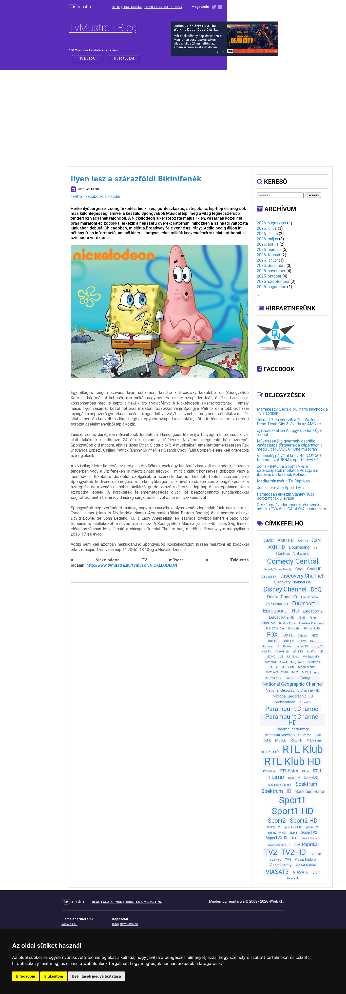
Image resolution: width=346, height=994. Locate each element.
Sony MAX (311, 777)
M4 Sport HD (311, 656)
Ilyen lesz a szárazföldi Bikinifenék (136, 178)
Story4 (293, 832)
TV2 (270, 852)
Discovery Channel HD (292, 582)
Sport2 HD (303, 820)
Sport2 (277, 820)
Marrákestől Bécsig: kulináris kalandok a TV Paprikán (292, 411)
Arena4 (303, 541)
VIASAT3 (277, 871)
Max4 (283, 662)
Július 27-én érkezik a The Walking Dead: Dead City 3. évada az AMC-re (289, 421)
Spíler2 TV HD (277, 832)
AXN (316, 540)
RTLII (317, 770)
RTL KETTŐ (270, 752)
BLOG (116, 7)
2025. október (269, 276)
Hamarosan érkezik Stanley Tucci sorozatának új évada (286, 496)
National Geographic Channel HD (292, 690)
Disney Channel (284, 589)
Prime (307, 735)
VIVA (316, 873)
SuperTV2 (309, 832)
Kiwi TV (266, 651)
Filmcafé (294, 628)
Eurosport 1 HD (281, 611)
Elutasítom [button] (53, 976)
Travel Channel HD (278, 845)
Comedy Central (292, 561)
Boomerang (299, 547)
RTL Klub (303, 749)
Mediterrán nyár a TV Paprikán (283, 481)
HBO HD (288, 641)
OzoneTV (305, 702)
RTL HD (296, 740)
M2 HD (270, 656)
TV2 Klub (275, 859)
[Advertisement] (173, 113)
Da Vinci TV (269, 576)
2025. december (271, 265)
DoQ (316, 589)
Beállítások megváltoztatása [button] (96, 976)
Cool (299, 569)
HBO (315, 635)
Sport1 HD (292, 811)
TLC (294, 838)
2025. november (271, 270)
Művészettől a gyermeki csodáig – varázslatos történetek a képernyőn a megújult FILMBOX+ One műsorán (289, 445)
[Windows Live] (220, 8)
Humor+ (267, 646)
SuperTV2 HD (276, 838)
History (314, 641)
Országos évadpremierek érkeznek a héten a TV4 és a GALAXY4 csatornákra (291, 506)
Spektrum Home (309, 791)
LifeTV (311, 651)
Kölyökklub (282, 651)
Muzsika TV (273, 678)
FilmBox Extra (287, 623)
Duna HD (289, 596)
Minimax (314, 662)
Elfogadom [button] (25, 976)
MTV (295, 672)
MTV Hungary (311, 672)
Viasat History (281, 865)
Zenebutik (293, 878)
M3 (281, 656)
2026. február (268, 254)
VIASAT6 (301, 872)
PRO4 (318, 735)
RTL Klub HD (292, 762)
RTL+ (305, 771)
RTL (267, 740)
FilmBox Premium (311, 623)
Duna (272, 596)
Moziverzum (307, 667)
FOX (272, 634)
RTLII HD (275, 777)
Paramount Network (293, 729)
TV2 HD (293, 852)
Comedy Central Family (277, 569)
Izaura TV (302, 646)
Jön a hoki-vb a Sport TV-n (280, 487)
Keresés (313, 195)
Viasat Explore (305, 859)
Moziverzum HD (277, 672)
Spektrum (306, 784)
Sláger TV (294, 777)
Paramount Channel (292, 709)
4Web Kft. (276, 901)
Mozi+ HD (287, 667)
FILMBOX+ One (274, 628)
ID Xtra (287, 646)
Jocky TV (317, 646)
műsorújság (124, 58)
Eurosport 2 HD (281, 617)
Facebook (94, 196)
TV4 (288, 859)
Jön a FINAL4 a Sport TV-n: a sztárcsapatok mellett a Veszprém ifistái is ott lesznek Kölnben (287, 470)
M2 (321, 651)
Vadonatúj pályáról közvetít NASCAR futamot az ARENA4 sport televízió (289, 457)
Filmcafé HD (312, 628)
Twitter (77, 196)
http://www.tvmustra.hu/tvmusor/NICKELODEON (131, 565)
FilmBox (268, 623)
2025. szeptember (273, 281)
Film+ (313, 617)
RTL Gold (280, 740)
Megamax (297, 662)
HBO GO (273, 641)
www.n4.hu (70, 924)
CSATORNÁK (132, 7)
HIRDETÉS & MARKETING (163, 7)
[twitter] (214, 8)
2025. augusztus (271, 286)
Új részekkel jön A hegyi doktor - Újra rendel (289, 432)
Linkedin (112, 196)
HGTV (302, 641)
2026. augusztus (271, 223)
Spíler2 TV (311, 827)
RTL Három (313, 740)
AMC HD (286, 540)
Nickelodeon (285, 702)
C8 (315, 547)
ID (278, 646)
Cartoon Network (292, 553)
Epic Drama (309, 597)
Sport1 (292, 800)
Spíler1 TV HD (292, 827)
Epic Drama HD (277, 604)
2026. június (267, 233)
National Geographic (302, 677)
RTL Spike (289, 771)
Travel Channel (310, 838)
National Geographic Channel (292, 684)
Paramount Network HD (281, 735)
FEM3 (301, 617)
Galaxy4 (302, 635)
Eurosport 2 (312, 611)
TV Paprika (306, 844)
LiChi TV (298, 651)
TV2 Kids (315, 854)
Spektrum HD (276, 791)
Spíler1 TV (273, 827)
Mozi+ (273, 667)
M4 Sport (293, 656)
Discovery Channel (301, 576)
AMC (269, 540)
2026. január (267, 260)
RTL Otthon (269, 771)
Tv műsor (87, 58)
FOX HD (288, 635)
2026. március (269, 249)
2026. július (267, 228)
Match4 (270, 662)
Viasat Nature (306, 865)
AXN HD (276, 547)
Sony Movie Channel (280, 785)
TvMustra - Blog (103, 28)
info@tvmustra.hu (125, 924)
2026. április (268, 244)
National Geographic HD (293, 696)
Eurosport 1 (305, 603)
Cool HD (314, 569)
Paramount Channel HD (292, 719)
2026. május (267, 239)
